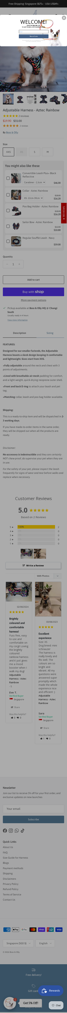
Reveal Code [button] (34, 36)
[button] (64, 18)
